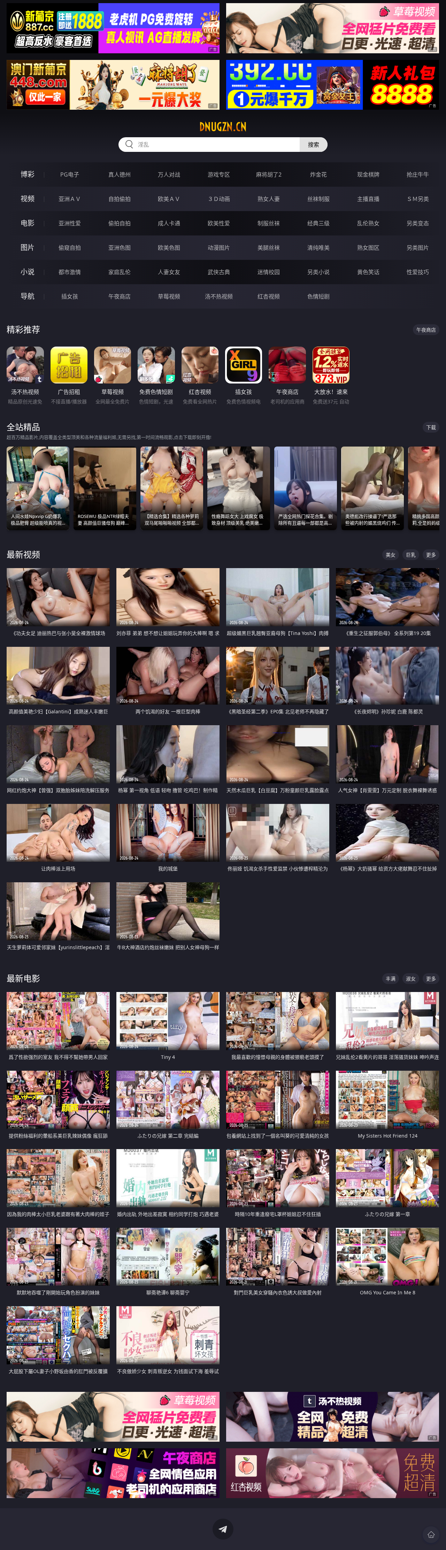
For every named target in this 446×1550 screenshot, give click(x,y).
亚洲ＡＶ (70, 199)
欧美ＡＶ (169, 199)
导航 (27, 296)
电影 (27, 223)
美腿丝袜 (268, 247)
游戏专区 (219, 174)
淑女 (411, 978)
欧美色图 (169, 247)
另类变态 (418, 223)
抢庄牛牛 (418, 174)
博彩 (27, 174)
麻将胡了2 (269, 174)
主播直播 (368, 199)
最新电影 (23, 978)
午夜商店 (119, 296)
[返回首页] (431, 1534)
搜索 (313, 144)
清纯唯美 (318, 247)
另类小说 (318, 272)
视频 (27, 198)
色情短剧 (318, 296)
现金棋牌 (368, 174)
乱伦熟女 (368, 223)
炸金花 (318, 174)
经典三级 (318, 223)
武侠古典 (219, 272)
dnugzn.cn (223, 127)
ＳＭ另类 (418, 199)
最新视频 (23, 554)
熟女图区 (368, 247)
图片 (27, 247)
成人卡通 (169, 223)
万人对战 (169, 174)
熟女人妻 (268, 199)
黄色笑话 (368, 272)
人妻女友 (169, 272)
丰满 (390, 978)
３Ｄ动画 (219, 199)
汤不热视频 (219, 296)
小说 (27, 272)
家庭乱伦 (119, 272)
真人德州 (119, 174)
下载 (431, 427)
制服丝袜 (268, 223)
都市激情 (70, 272)
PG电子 (69, 174)
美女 (390, 554)
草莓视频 (169, 296)
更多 (431, 554)
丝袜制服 (318, 199)
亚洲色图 (119, 247)
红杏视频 (268, 296)
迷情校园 (268, 272)
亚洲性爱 (70, 223)
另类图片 (418, 247)
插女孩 (69, 296)
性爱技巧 (418, 272)
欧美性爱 (219, 223)
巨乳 (411, 554)
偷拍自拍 (119, 223)
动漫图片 (219, 247)
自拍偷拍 (119, 199)
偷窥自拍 (70, 247)
